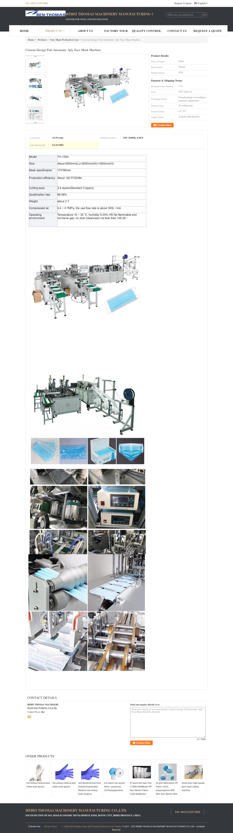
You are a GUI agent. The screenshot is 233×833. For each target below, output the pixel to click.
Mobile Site (35, 826)
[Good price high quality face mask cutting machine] (193, 772)
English (202, 3)
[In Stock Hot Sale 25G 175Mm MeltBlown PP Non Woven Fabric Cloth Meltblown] (142, 772)
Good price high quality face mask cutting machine (193, 787)
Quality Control (146, 31)
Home (24, 31)
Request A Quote (182, 3)
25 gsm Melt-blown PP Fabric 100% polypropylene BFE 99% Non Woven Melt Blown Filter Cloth (167, 790)
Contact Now (164, 125)
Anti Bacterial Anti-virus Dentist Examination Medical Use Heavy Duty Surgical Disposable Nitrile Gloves (89, 792)
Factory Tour (116, 31)
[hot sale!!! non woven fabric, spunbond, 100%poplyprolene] (116, 772)
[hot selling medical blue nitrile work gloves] (38, 772)
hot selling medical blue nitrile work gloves (38, 785)
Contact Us (177, 31)
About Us (85, 31)
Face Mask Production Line (64, 39)
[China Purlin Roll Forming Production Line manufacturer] (45, 16)
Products (54, 31)
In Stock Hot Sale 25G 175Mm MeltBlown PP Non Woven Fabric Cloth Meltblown (141, 788)
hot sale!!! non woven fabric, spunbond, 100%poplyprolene (114, 787)
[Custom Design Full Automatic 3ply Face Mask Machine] (98, 90)
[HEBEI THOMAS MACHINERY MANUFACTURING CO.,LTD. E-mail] (29, 717)
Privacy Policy (50, 826)
